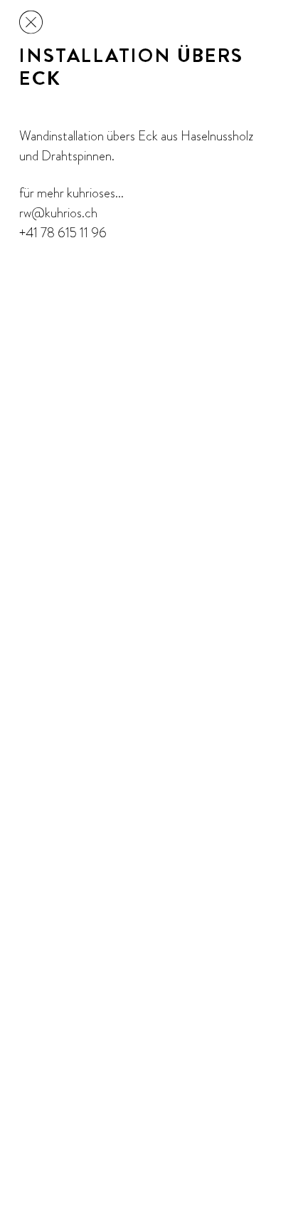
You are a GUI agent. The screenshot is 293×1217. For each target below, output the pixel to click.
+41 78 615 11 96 (63, 232)
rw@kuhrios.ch (58, 212)
